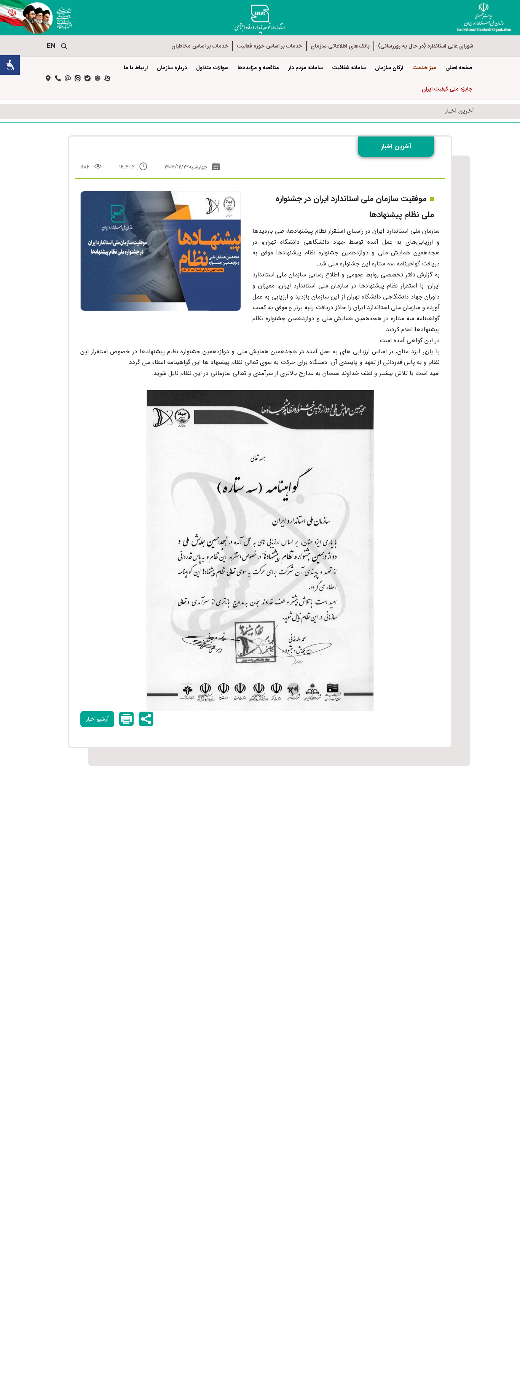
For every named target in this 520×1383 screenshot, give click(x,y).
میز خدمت (424, 68)
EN (51, 46)
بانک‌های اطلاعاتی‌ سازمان (340, 46)
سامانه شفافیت (349, 68)
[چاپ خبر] (126, 719)
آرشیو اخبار (97, 719)
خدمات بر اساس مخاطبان (199, 46)
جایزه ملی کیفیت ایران (447, 89)
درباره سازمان (172, 68)
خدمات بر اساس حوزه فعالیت (269, 46)
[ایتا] (78, 78)
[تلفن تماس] (58, 78)
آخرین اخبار (459, 111)
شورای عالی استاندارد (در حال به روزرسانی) (425, 46)
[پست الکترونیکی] (68, 78)
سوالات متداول (212, 68)
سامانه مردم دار (305, 68)
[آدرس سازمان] (48, 78)
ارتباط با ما (136, 68)
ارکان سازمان (389, 68)
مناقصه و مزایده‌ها (258, 68)
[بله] (88, 78)
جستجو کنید (64, 46)
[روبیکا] (97, 78)
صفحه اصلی (458, 68)
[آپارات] (107, 78)
